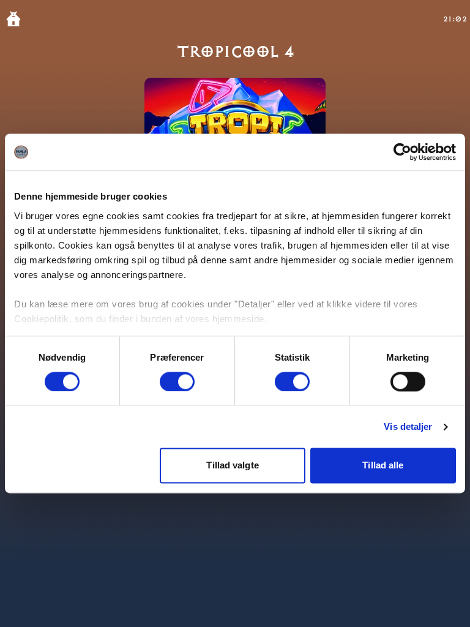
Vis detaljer (408, 426)
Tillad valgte (232, 465)
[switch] (177, 381)
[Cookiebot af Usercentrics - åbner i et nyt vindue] (402, 152)
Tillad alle (382, 465)
